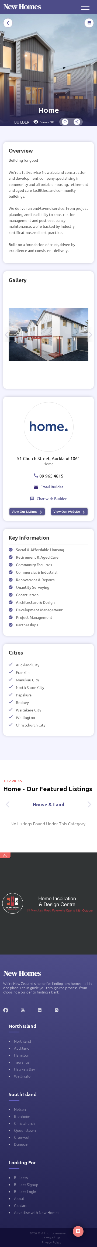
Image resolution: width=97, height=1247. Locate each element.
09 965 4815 (51, 476)
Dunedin (21, 1144)
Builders (21, 1177)
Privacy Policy (51, 1242)
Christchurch (24, 1123)
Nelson (20, 1109)
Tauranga (22, 1062)
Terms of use (51, 1237)
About (19, 1198)
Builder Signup (26, 1184)
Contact (20, 1205)
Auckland (21, 1048)
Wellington (23, 1076)
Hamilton (21, 1055)
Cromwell (22, 1137)
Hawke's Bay (24, 1069)
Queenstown (25, 1130)
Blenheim (22, 1116)
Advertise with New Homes (36, 1212)
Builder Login (25, 1191)
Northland (22, 1041)
